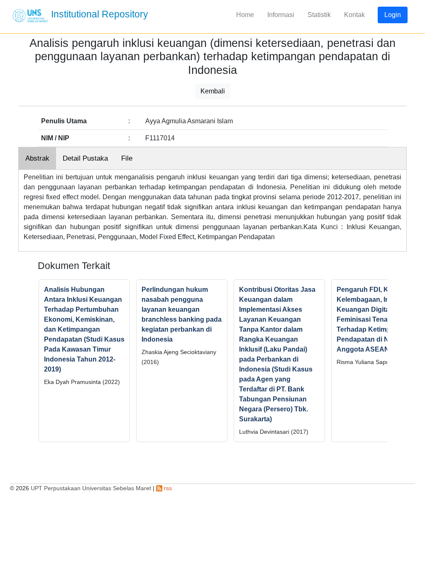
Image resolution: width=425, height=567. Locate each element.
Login (392, 14)
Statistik (319, 14)
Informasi (280, 14)
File (126, 158)
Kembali (212, 91)
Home (245, 14)
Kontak (354, 14)
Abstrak (37, 158)
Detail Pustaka (85, 158)
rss (167, 488)
